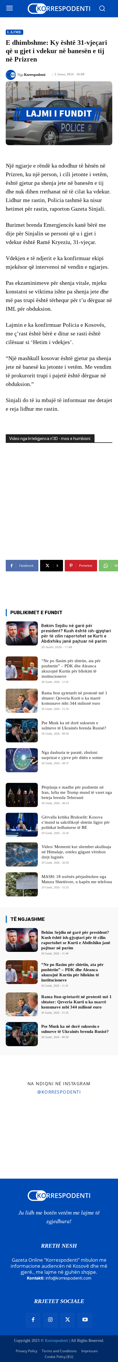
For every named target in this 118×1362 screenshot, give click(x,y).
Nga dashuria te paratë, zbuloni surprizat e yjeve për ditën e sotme (72, 755)
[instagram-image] (19, 1118)
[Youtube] (85, 1320)
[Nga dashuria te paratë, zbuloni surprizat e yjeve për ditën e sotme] (22, 760)
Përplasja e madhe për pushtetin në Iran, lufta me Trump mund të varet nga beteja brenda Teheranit (77, 792)
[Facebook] (33, 1320)
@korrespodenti (59, 1092)
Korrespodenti (34, 75)
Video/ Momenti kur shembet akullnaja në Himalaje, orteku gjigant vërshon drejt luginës (76, 851)
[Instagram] (50, 1320)
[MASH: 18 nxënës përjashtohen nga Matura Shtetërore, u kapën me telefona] (22, 884)
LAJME (14, 32)
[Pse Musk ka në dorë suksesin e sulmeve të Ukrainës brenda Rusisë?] (22, 731)
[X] (67, 1320)
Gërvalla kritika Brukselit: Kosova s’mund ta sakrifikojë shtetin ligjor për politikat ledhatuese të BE (76, 822)
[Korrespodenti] (11, 75)
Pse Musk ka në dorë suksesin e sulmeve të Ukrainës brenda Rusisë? (75, 1029)
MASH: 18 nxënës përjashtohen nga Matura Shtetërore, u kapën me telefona (77, 879)
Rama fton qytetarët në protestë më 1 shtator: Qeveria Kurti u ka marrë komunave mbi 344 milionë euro (74, 698)
